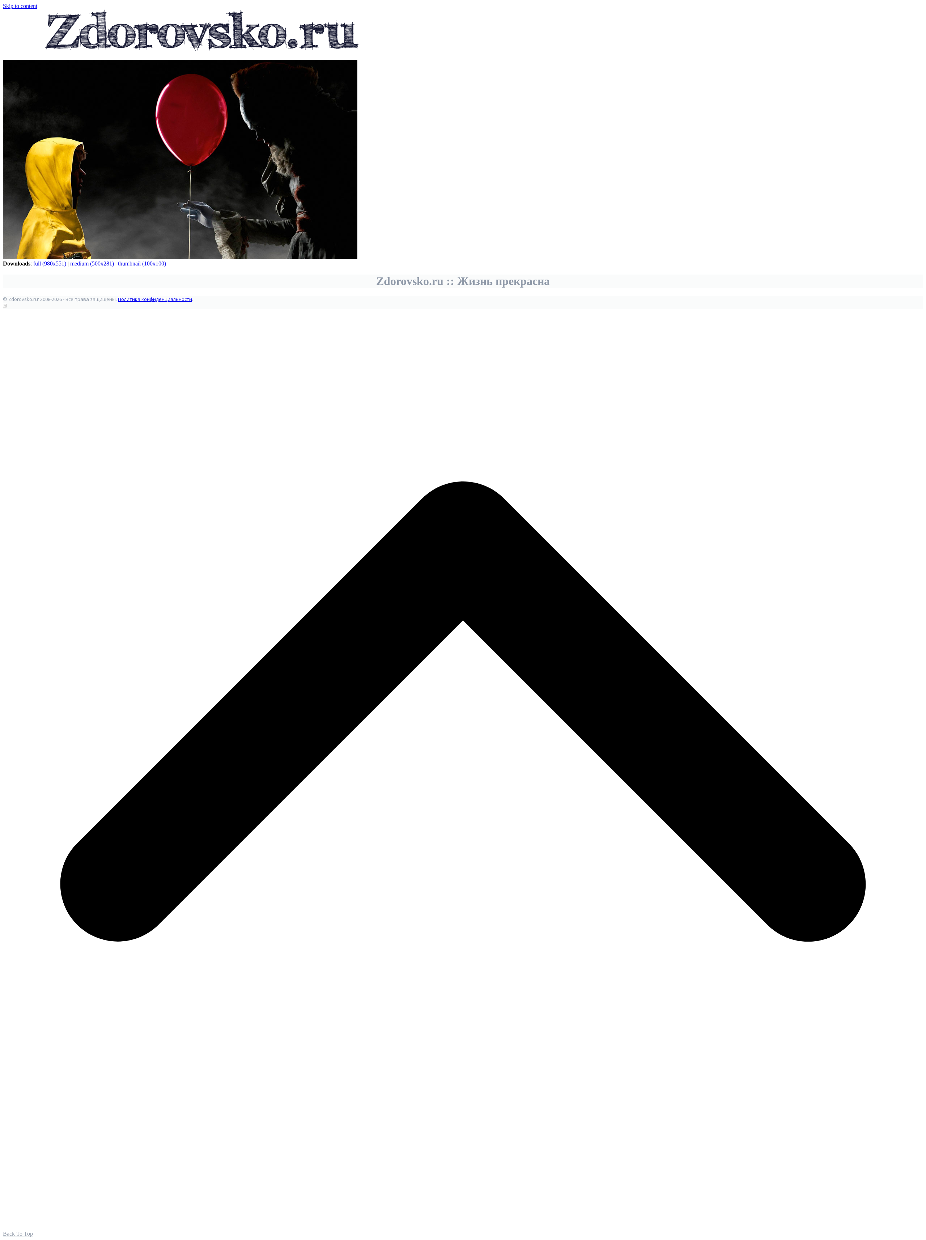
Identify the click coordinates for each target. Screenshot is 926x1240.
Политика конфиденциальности (155, 299)
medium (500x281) (92, 263)
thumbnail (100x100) (142, 263)
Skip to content (20, 6)
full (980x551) (49, 263)
